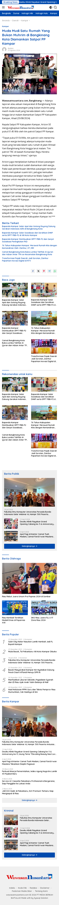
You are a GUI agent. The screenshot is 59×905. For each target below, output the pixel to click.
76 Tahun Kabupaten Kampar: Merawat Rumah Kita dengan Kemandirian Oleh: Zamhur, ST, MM (29, 246)
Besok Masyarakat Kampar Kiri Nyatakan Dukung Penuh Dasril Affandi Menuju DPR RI (31, 671)
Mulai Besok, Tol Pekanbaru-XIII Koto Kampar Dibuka (32, 651)
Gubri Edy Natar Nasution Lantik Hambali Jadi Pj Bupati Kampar (30, 642)
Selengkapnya (28, 546)
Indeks (12, 888)
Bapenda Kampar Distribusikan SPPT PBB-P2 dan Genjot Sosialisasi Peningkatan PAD (28, 240)
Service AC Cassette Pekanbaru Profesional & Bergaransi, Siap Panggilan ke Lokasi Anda (28, 782)
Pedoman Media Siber (22, 891)
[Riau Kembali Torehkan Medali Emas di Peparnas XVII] (15, 607)
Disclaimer (45, 888)
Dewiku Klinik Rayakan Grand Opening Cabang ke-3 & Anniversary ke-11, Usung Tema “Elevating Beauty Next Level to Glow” (37, 522)
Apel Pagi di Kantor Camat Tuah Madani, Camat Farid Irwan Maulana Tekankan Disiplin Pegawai (36, 535)
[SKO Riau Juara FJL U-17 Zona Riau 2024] (44, 607)
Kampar (5, 26)
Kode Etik (22, 888)
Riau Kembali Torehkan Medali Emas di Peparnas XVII (13, 620)
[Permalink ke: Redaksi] (4, 49)
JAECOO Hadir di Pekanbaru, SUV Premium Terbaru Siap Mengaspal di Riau (28, 792)
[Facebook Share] (33, 271)
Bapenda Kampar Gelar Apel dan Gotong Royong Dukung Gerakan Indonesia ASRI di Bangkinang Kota (28, 227)
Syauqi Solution (41, 898)
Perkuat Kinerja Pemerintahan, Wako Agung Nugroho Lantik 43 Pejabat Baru (29, 772)
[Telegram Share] (49, 271)
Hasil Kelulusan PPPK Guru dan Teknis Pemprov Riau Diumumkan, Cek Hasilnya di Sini (31, 690)
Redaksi (10, 48)
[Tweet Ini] (38, 271)
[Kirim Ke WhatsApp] (55, 271)
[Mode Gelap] (50, 7)
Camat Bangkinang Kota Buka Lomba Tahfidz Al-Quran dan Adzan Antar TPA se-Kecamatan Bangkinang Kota (27, 253)
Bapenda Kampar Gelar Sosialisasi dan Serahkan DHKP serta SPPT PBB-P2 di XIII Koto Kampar (27, 234)
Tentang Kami (41, 891)
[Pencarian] (55, 7)
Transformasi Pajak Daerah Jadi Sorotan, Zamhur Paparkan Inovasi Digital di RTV (25, 259)
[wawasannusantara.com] (20, 7)
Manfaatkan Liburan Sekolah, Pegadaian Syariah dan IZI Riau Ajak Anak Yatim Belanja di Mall (30, 681)
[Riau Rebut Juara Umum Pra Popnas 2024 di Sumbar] (29, 578)
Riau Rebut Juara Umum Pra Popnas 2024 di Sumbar (26, 596)
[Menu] (4, 7)
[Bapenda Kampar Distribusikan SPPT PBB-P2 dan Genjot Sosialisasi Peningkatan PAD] (15, 318)
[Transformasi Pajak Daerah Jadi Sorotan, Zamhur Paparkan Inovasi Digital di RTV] (44, 346)
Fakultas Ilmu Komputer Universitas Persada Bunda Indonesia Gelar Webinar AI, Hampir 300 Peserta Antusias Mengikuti (27, 513)
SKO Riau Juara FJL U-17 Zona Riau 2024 (42, 618)
